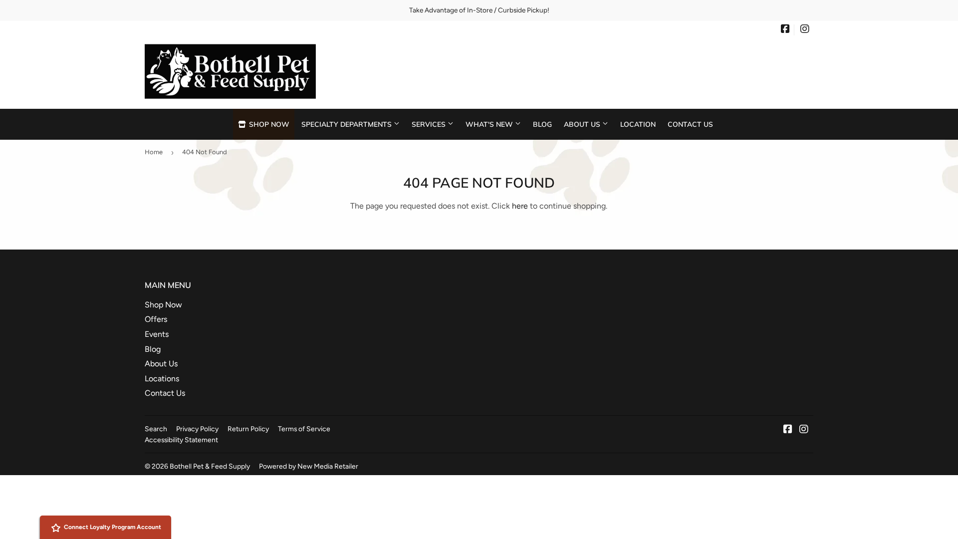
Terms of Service (304, 429)
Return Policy (248, 429)
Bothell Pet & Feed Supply (210, 466)
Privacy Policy (197, 429)
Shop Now (268, 124)
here (520, 206)
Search (156, 429)
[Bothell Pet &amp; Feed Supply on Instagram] (804, 30)
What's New (490, 124)
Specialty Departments (347, 124)
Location (638, 124)
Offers (156, 319)
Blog (542, 124)
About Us (583, 124)
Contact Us (690, 124)
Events (157, 334)
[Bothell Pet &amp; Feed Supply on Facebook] (785, 30)
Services (430, 124)
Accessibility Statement (181, 440)
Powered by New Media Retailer (308, 466)
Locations (162, 378)
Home (154, 152)
